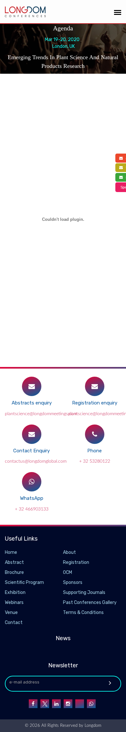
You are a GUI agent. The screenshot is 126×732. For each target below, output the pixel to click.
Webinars (14, 602)
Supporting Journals (84, 592)
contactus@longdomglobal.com (36, 461)
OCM (67, 572)
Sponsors (72, 582)
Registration (76, 562)
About (69, 552)
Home (11, 552)
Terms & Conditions (83, 612)
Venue (11, 612)
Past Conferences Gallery (90, 602)
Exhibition (15, 592)
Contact (14, 622)
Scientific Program (24, 582)
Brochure (14, 572)
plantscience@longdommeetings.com (41, 414)
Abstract (14, 562)
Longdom (92, 726)
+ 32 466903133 (31, 509)
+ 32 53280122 (94, 461)
